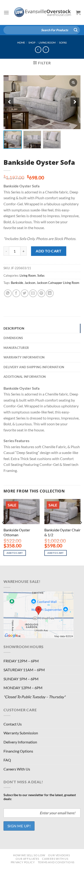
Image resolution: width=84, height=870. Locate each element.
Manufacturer (16, 348)
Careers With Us (17, 769)
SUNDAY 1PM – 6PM (21, 679)
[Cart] (78, 12)
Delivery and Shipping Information (34, 367)
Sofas (63, 42)
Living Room (47, 42)
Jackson (29, 283)
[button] (74, 102)
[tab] (42, 328)
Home (21, 42)
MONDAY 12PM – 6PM (23, 687)
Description (14, 328)
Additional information (25, 376)
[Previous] (3, 532)
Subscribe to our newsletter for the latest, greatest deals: (40, 797)
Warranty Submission (21, 733)
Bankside (17, 283)
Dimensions (13, 338)
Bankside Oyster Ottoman (17, 532)
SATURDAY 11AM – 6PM (24, 669)
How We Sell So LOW (29, 855)
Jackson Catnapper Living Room (58, 283)
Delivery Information (20, 742)
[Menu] (6, 12)
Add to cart (48, 251)
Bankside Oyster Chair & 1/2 (62, 532)
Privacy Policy (23, 862)
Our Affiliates (27, 858)
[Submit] (76, 30)
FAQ (7, 760)
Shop (31, 42)
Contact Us (13, 724)
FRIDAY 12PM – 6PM (21, 661)
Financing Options (18, 751)
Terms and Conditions (56, 862)
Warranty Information (24, 357)
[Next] (80, 532)
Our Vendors (59, 855)
